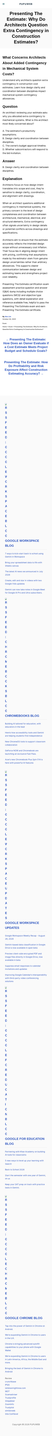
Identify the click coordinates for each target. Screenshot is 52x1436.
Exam (5, 323)
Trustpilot (9, 1407)
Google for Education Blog (24, 1141)
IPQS (7, 1385)
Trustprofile (10, 1398)
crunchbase (10, 1381)
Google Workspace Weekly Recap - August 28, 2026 (25, 937)
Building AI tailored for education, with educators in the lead (23, 725)
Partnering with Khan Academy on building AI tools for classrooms (25, 1153)
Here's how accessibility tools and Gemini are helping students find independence (24, 734)
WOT (7, 1391)
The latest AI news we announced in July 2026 (24, 573)
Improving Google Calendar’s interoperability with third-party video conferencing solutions (26, 978)
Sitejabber (10, 1401)
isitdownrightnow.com (15, 1388)
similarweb (10, 1410)
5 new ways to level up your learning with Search (24, 1162)
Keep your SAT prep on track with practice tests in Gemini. (25, 1186)
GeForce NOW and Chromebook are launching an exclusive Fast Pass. (21, 752)
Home (5, 327)
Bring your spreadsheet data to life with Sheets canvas (23, 564)
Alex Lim (8, 316)
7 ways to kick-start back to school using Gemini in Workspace (24, 555)
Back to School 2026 (14, 1169)
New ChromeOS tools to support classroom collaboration (25, 743)
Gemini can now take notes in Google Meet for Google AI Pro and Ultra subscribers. (25, 591)
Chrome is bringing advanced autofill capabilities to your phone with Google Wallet (23, 1347)
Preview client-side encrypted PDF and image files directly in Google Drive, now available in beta (24, 956)
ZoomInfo (9, 1404)
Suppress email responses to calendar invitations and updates (23, 967)
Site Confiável (11, 1414)
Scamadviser (11, 1394)
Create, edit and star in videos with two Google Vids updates (23, 582)
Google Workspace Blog (22, 543)
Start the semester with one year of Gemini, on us (25, 1177)
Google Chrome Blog (24, 1318)
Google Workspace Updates (22, 925)
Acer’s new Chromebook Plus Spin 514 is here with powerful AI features (24, 761)
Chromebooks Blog (22, 715)
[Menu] (4, 4)
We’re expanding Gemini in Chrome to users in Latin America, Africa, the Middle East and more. (25, 1359)
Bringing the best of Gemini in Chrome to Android (24, 1370)
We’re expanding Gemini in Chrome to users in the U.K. (25, 1336)
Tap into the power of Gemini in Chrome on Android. (25, 1327)
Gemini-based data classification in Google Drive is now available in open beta (25, 946)
